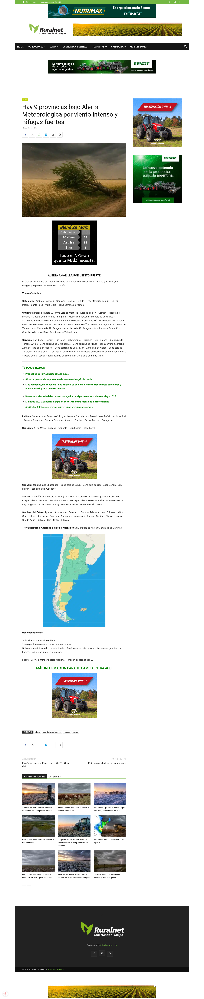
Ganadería (117, 46)
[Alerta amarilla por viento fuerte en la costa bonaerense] (74, 794)
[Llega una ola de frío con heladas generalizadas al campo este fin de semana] (74, 826)
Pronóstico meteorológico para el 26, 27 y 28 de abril (45, 765)
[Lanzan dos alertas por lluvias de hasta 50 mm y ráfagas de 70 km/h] (38, 861)
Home (20, 46)
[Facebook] (169, 2)
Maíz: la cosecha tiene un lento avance (107, 763)
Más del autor (55, 777)
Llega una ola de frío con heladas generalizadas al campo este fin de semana (73, 843)
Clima (52, 46)
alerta (37, 732)
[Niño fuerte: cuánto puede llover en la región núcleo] (38, 826)
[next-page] (29, 883)
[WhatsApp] (39, 135)
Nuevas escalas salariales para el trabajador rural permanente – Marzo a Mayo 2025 (70, 396)
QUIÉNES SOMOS (139, 46)
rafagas (67, 732)
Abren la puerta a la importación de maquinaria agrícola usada (58, 379)
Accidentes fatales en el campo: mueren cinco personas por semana (59, 407)
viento (75, 732)
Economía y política (75, 46)
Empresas (98, 46)
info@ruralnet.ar (108, 945)
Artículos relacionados (34, 777)
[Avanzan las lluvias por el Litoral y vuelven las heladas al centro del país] (74, 861)
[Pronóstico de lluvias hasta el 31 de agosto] (110, 826)
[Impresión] (60, 135)
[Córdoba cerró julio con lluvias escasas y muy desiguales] (110, 861)
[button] (185, 47)
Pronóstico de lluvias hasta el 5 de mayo (47, 373)
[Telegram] (46, 135)
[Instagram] (174, 2)
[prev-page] (24, 883)
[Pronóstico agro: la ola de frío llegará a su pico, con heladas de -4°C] (110, 794)
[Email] (53, 135)
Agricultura (35, 46)
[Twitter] (179, 2)
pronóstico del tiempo (52, 732)
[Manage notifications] (5, 993)
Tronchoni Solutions (56, 969)
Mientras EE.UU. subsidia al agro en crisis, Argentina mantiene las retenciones (67, 401)
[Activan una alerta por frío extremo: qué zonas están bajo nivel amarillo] (38, 794)
